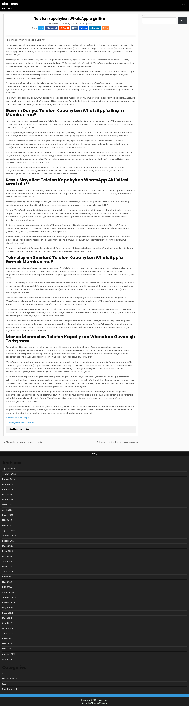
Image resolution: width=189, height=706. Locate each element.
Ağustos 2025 (8, 530)
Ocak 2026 (7, 504)
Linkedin (96, 28)
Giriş (183, 4)
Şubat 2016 (7, 659)
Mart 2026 (7, 494)
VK (75, 28)
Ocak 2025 (7, 566)
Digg (84, 28)
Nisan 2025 (7, 551)
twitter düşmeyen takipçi (17, 417)
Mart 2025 (7, 556)
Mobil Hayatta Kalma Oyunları (20, 422)
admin (55, 24)
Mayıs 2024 (7, 607)
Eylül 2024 (7, 587)
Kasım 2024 (7, 576)
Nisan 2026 (7, 489)
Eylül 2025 (7, 525)
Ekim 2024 (7, 582)
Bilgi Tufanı (10, 4)
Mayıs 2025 (7, 545)
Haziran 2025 (8, 540)
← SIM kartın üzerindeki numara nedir (22, 442)
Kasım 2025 (7, 515)
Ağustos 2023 (8, 654)
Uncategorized (85, 23)
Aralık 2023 (7, 633)
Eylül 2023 (7, 648)
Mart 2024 (7, 618)
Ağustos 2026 (8, 468)
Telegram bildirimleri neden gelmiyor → (117, 442)
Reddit (66, 28)
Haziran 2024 (8, 602)
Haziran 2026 (8, 479)
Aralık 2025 (7, 510)
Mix (106, 28)
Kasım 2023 (7, 638)
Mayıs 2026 (7, 484)
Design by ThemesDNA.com (94, 703)
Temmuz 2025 (9, 535)
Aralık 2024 (7, 571)
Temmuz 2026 (9, 473)
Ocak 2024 (7, 628)
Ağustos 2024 (8, 592)
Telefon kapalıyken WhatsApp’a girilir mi (71, 18)
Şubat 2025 (7, 561)
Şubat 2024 (7, 623)
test (4, 683)
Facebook (52, 28)
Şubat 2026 (7, 499)
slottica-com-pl (9, 678)
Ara (144, 15)
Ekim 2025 (7, 520)
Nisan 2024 (7, 612)
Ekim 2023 (7, 643)
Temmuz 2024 (9, 597)
